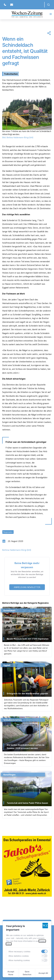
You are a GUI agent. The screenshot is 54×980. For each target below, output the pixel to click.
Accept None (10, 973)
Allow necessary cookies (19, 951)
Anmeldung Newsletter (27, 587)
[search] (48, 4)
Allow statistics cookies (18, 956)
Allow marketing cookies (19, 960)
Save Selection (27, 973)
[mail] (11, 4)
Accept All (43, 973)
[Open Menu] (50, 14)
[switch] (44, 951)
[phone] (5, 4)
